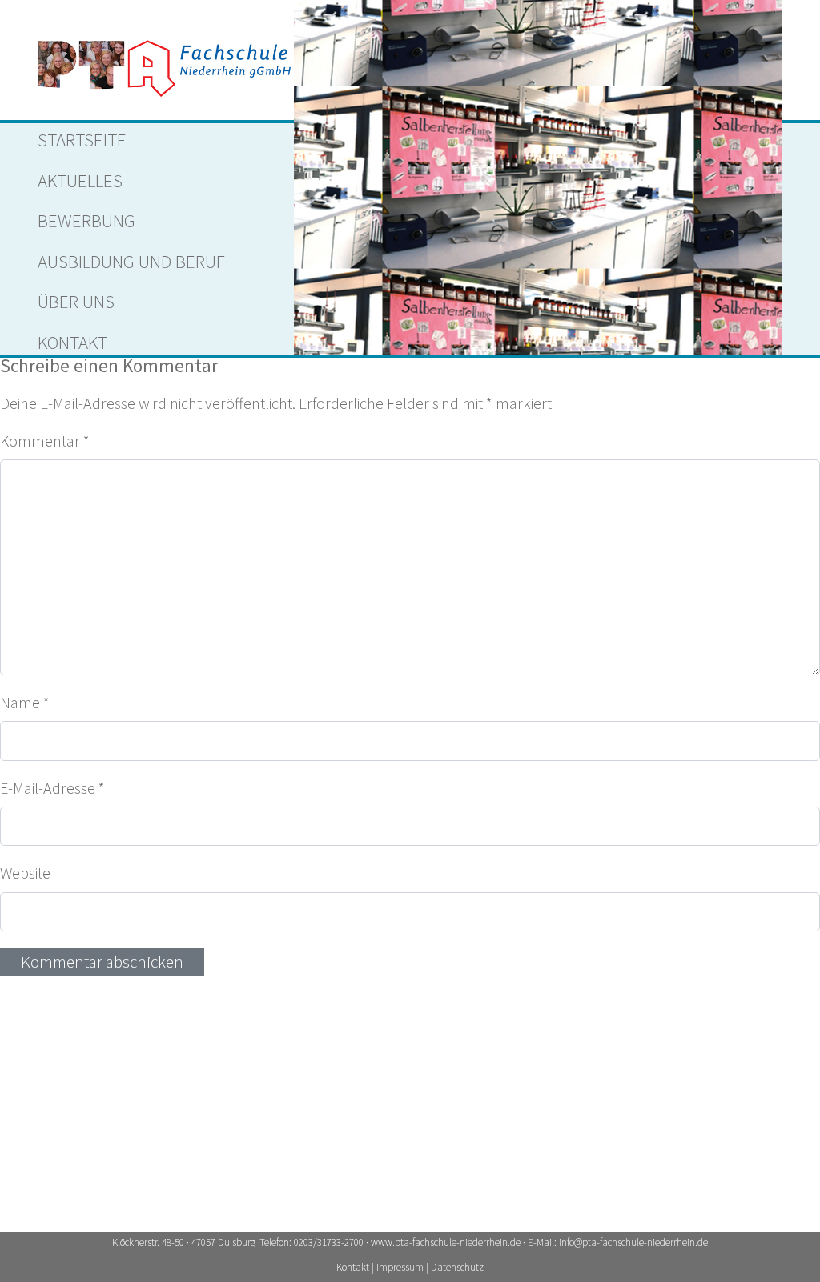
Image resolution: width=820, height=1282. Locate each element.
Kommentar (45, 441)
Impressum (401, 1267)
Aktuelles (80, 180)
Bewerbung (86, 220)
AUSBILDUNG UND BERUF (131, 261)
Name (25, 702)
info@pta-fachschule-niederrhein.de (633, 1242)
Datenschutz (457, 1267)
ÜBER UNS (76, 301)
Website (25, 873)
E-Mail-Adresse (52, 788)
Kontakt (72, 342)
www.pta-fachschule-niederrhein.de (446, 1242)
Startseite (82, 139)
